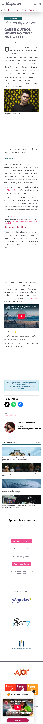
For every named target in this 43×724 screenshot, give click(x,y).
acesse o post (33, 298)
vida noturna (10, 415)
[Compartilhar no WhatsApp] (13, 404)
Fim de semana (13, 10)
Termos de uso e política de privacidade (21, 572)
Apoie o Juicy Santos (21, 564)
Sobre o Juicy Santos (21, 556)
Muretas (31, 10)
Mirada (24, 10)
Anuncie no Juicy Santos (21, 541)
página (12, 216)
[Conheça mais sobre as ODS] (21, 689)
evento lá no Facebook (13, 213)
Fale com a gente (21, 549)
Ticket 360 (11, 190)
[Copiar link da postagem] (7, 404)
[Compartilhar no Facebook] (20, 404)
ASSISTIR (18, 720)
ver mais (38, 442)
